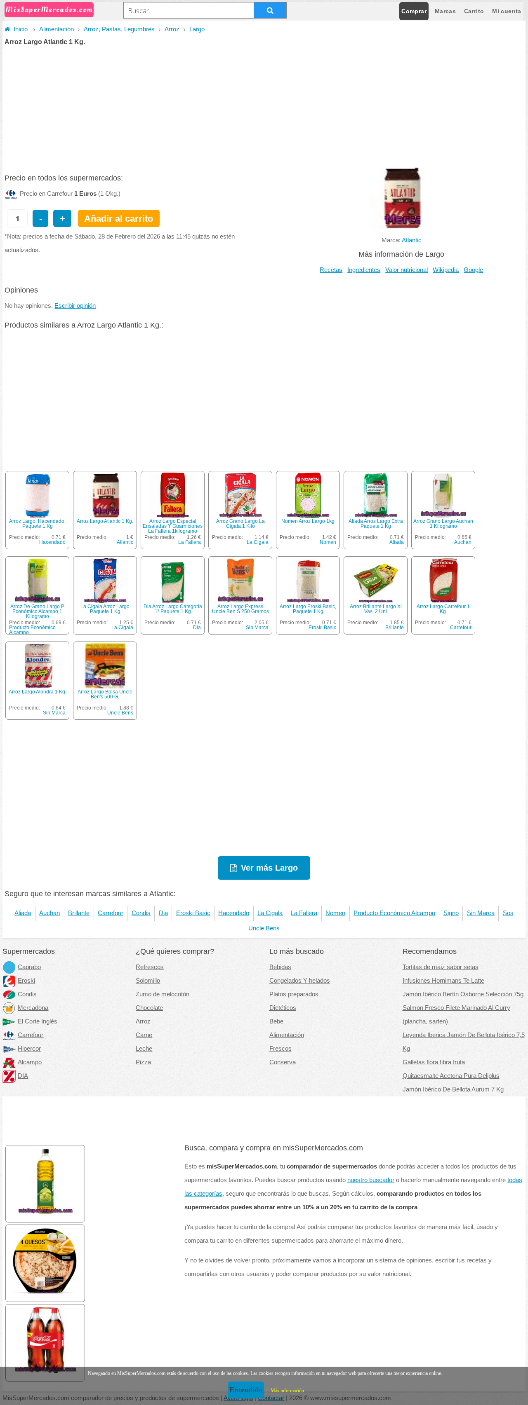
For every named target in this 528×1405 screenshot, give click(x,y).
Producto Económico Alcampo (32, 630)
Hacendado (52, 542)
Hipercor (29, 1048)
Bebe (276, 1021)
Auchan (462, 542)
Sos (508, 913)
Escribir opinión (75, 305)
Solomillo (148, 980)
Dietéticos (282, 1008)
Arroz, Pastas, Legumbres (119, 29)
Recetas (331, 270)
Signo (451, 913)
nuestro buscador (370, 1180)
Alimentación (56, 29)
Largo (197, 29)
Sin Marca (257, 627)
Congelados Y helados (299, 980)
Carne (144, 1035)
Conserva (282, 1062)
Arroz (172, 29)
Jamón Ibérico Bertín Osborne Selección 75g (463, 994)
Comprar (413, 11)
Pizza (143, 1062)
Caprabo (29, 967)
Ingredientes (363, 270)
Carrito (474, 11)
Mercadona (33, 1008)
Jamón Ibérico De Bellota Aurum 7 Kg (453, 1089)
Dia (197, 627)
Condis (141, 913)
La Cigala (258, 542)
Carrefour (460, 627)
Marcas (445, 11)
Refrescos (150, 967)
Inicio (21, 29)
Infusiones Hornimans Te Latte (443, 980)
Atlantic (412, 240)
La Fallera (189, 542)
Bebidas (280, 967)
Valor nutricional (406, 270)
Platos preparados (293, 994)
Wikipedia (446, 270)
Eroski (26, 980)
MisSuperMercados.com (49, 10)
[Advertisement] (264, 107)
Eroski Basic (322, 627)
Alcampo (30, 1062)
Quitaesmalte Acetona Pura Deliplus (451, 1075)
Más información (287, 1390)
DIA (23, 1075)
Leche (144, 1048)
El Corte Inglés (37, 1021)
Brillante (394, 627)
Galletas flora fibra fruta (434, 1062)
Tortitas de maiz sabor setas (440, 967)
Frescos (280, 1048)
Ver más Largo (269, 867)
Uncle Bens (120, 712)
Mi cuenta (506, 11)
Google (473, 270)
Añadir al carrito (118, 218)
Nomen (328, 542)
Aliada (396, 542)
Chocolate (149, 1008)
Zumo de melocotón (162, 994)
